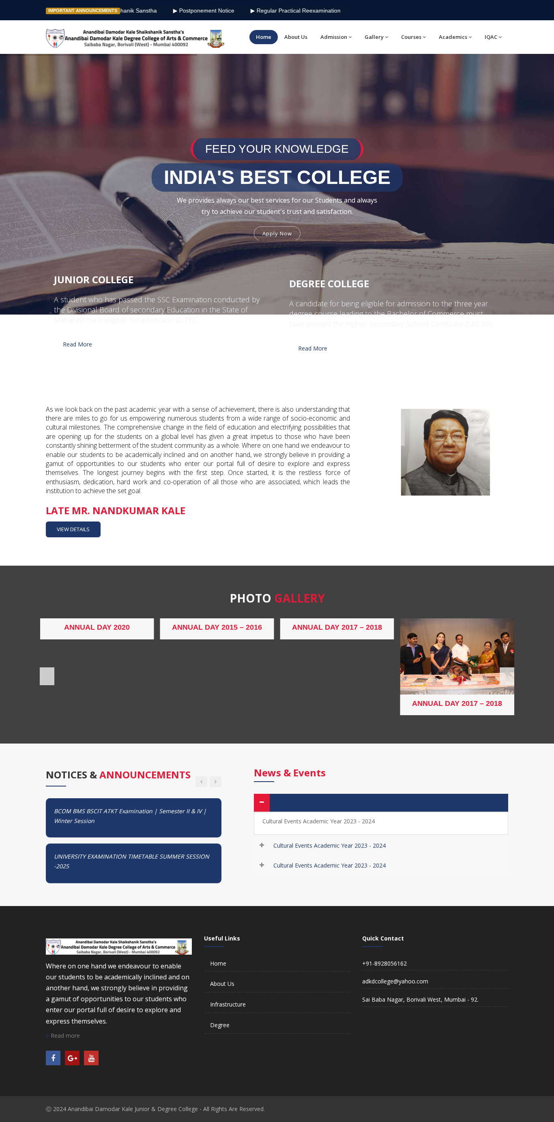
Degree (220, 1025)
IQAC (491, 37)
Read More (77, 344)
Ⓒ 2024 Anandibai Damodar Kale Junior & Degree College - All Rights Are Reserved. (155, 1109)
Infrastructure (228, 1004)
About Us (295, 37)
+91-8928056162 (384, 963)
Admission (333, 37)
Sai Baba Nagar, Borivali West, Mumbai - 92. (420, 999)
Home (263, 37)
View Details (73, 529)
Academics (453, 37)
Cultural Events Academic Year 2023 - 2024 (329, 802)
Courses (411, 37)
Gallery (374, 37)
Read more (64, 1035)
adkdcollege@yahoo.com (395, 981)
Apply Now (277, 232)
